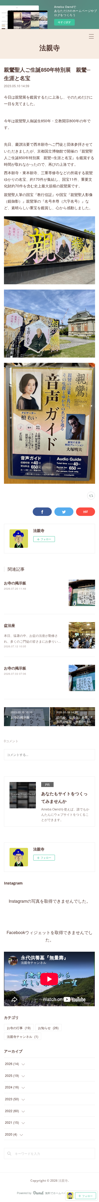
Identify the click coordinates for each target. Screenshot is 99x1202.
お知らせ (48, 1027)
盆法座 (9, 625)
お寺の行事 (19, 1027)
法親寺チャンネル (22, 1036)
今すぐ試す (64, 22)
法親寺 (49, 47)
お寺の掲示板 (15, 582)
